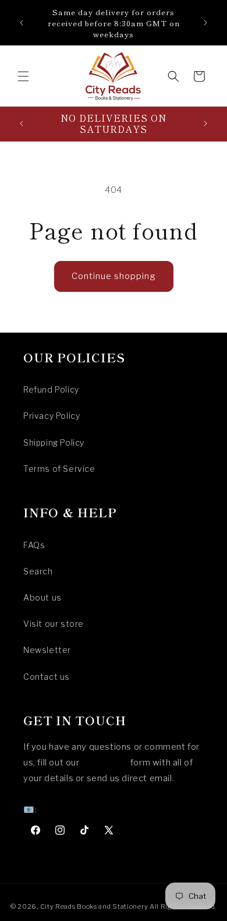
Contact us (46, 677)
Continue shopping (114, 276)
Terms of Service (59, 469)
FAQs (34, 545)
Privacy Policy (51, 416)
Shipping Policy (53, 442)
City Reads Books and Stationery (94, 906)
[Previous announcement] (21, 23)
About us (42, 597)
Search (38, 571)
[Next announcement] (205, 23)
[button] (23, 76)
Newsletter (47, 650)
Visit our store (53, 624)
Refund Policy (51, 389)
